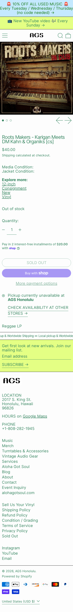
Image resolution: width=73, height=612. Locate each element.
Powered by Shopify (17, 576)
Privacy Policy (15, 530)
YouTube (10, 553)
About (7, 477)
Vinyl (6, 196)
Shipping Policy (16, 510)
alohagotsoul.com (18, 492)
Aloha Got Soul (16, 466)
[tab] (3, 120)
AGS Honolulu (25, 571)
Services (10, 461)
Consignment (14, 188)
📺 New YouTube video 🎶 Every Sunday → (37, 23)
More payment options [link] (36, 283)
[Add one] (20, 229)
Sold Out (10, 536)
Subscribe (13, 364)
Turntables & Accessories (25, 451)
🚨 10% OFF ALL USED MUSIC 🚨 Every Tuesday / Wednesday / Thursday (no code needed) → (36, 8)
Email (7, 558)
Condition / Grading (20, 520)
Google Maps (35, 416)
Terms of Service (17, 525)
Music (7, 440)
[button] (60, 35)
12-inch (9, 184)
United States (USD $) (19, 601)
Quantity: (10, 220)
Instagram (11, 548)
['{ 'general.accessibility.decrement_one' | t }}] (3, 229)
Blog (6, 472)
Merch (8, 445)
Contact (9, 482)
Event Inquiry (14, 487)
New (6, 192)
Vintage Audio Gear (20, 456)
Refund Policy (14, 515)
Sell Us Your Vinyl (18, 504)
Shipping (8, 155)
